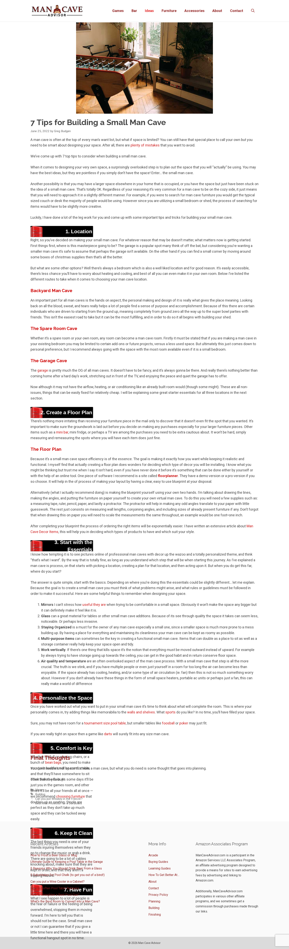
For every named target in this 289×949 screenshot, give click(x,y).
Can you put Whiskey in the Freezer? (59, 799)
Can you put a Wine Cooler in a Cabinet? (57, 881)
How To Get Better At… (163, 875)
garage (42, 370)
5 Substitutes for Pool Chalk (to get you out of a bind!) (67, 875)
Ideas (149, 11)
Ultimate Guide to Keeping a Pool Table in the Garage (66, 862)
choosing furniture (70, 796)
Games (118, 11)
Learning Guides (159, 868)
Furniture (169, 11)
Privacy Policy (158, 895)
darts (108, 734)
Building (40, 794)
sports (170, 712)
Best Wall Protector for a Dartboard (58, 803)
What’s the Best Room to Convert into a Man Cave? (65, 901)
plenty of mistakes (145, 145)
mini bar (62, 432)
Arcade (153, 855)
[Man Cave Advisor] (57, 10)
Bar (134, 11)
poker (183, 723)
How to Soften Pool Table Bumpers (54, 888)
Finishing (154, 914)
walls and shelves (141, 712)
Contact (236, 11)
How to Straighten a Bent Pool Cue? (54, 895)
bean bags (52, 762)
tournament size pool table (105, 723)
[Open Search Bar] (253, 11)
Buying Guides (158, 862)
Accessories (194, 11)
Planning (154, 901)
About (217, 11)
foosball (168, 723)
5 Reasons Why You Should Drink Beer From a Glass (66, 868)
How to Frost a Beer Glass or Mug (53, 855)
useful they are (94, 604)
